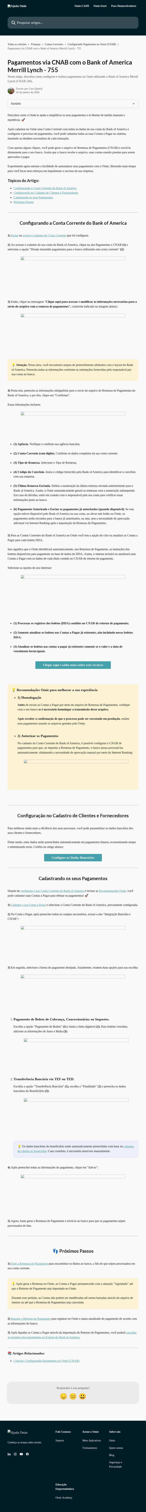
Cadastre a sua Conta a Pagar (28, 905)
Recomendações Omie (112, 890)
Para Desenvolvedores (123, 6)
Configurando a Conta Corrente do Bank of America (45, 188)
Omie (112, 1440)
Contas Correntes (54, 44)
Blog (111, 1455)
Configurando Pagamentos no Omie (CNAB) (92, 44)
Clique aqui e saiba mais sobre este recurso (73, 665)
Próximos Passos (23, 202)
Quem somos (116, 1448)
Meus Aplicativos (91, 1440)
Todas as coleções (17, 44)
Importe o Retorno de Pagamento (31, 1318)
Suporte (60, 1440)
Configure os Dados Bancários (73, 857)
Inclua (14, 235)
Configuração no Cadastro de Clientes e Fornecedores (45, 192)
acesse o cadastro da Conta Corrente (44, 235)
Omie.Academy (64, 1497)
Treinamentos (89, 1448)
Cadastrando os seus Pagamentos (33, 197)
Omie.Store (100, 6)
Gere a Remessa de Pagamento (29, 1263)
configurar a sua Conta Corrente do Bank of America (52, 890)
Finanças (35, 44)
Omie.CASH (82, 6)
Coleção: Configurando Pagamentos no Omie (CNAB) (46, 1360)
